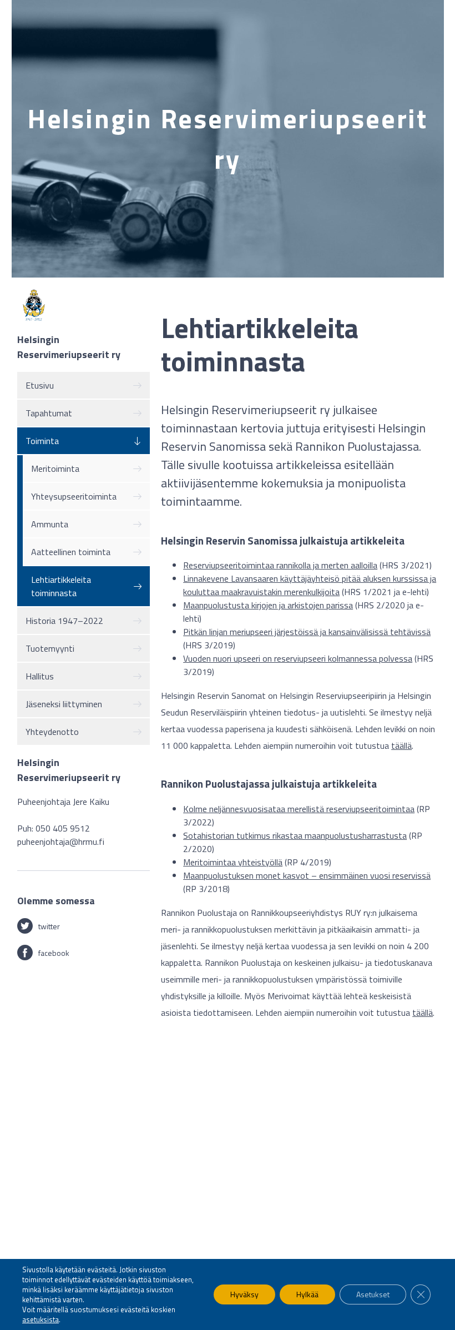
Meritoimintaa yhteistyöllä (232, 862)
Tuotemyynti (50, 648)
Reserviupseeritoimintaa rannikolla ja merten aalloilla (280, 565)
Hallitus (40, 676)
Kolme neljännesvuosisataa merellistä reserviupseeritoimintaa (298, 808)
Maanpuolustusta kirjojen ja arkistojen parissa (268, 605)
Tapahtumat (49, 413)
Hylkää (307, 1294)
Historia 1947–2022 (64, 620)
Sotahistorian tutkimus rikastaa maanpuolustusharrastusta (295, 835)
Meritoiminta (55, 468)
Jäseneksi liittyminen (64, 704)
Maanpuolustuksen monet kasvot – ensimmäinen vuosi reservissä (307, 875)
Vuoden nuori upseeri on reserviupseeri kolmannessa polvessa (297, 658)
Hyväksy (244, 1294)
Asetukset (373, 1294)
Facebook (53, 953)
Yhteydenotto (52, 731)
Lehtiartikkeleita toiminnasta (61, 586)
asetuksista (40, 1319)
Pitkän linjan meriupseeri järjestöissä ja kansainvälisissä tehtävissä (307, 631)
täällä (401, 745)
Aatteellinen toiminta (70, 551)
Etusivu (40, 385)
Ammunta (49, 524)
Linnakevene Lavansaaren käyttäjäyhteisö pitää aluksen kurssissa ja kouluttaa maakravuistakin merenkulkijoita (309, 585)
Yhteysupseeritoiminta (74, 496)
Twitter (49, 926)
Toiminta (42, 440)
